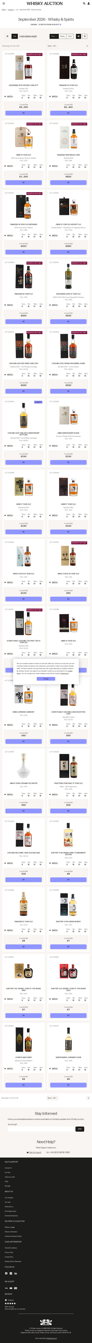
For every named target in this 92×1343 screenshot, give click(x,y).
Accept (45, 679)
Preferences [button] (65, 673)
